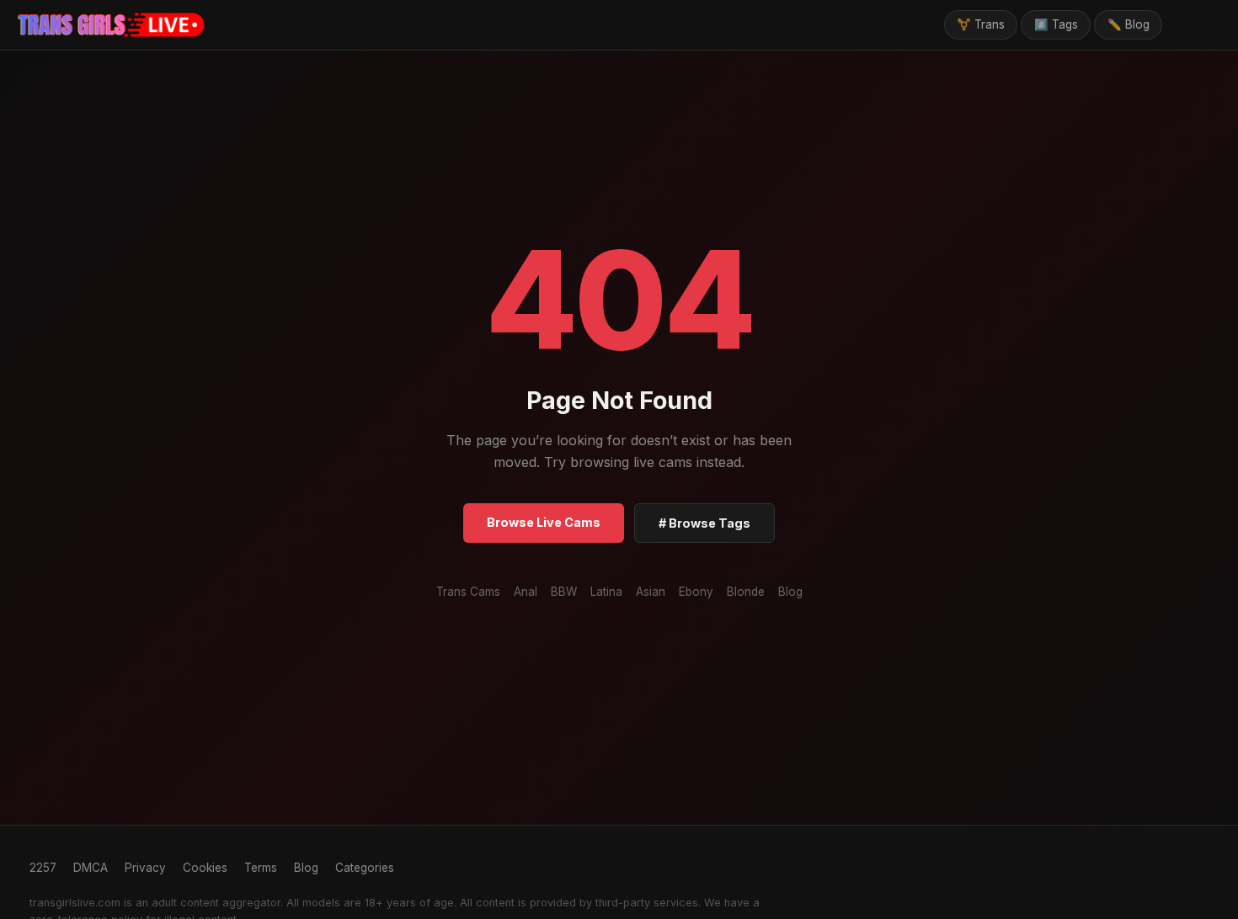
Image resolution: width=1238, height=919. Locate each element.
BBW (564, 591)
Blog (790, 591)
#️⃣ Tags (1056, 24)
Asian (650, 591)
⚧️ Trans (981, 24)
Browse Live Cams (543, 522)
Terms (260, 867)
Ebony (696, 591)
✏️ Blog (1128, 24)
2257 (42, 867)
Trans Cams (468, 591)
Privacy (145, 867)
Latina (606, 591)
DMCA (90, 867)
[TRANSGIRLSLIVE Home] (111, 25)
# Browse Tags (704, 523)
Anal (525, 591)
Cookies (205, 867)
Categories (364, 867)
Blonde (746, 591)
